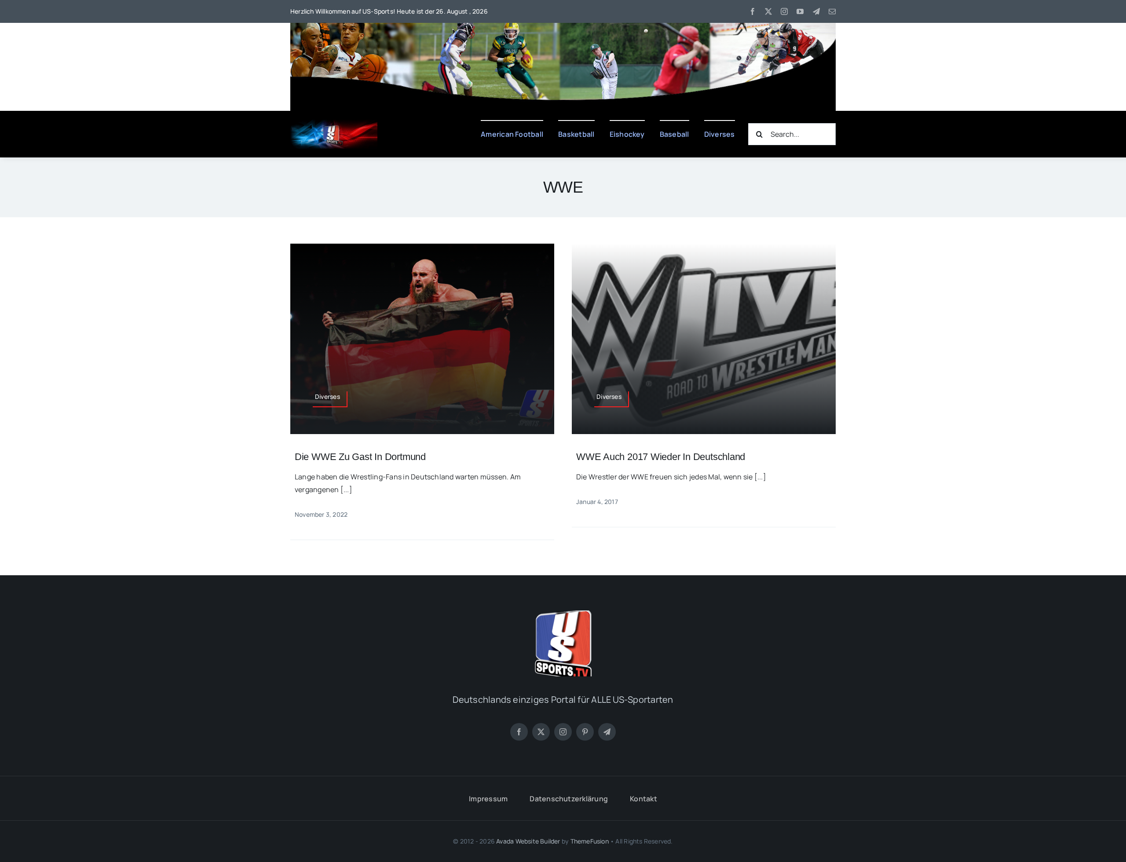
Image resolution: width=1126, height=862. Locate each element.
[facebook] (752, 11)
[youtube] (800, 11)
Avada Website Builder (528, 841)
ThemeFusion (589, 841)
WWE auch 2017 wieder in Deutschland (660, 456)
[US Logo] (563, 614)
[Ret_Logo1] (334, 123)
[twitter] (768, 11)
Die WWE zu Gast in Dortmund (360, 456)
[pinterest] (585, 732)
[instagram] (784, 11)
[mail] (832, 11)
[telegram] (816, 11)
